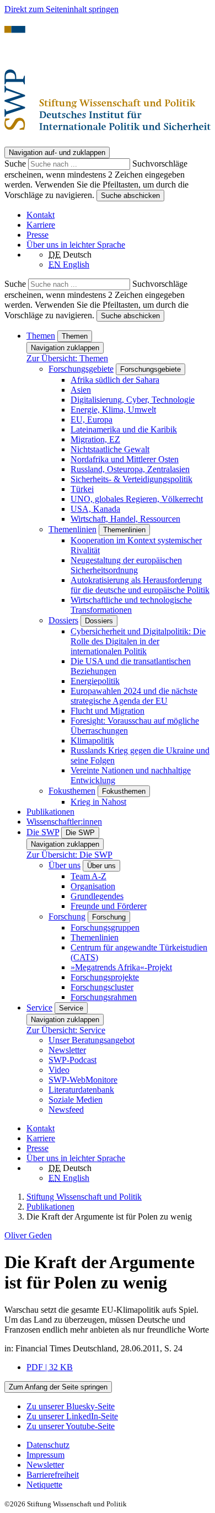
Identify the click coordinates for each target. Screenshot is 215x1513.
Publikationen (50, 811)
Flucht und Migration (107, 710)
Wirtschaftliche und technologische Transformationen (131, 604)
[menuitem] (118, 1445)
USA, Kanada (95, 509)
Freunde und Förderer (109, 906)
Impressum (45, 1454)
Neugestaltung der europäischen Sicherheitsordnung (126, 565)
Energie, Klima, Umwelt (113, 409)
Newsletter (67, 1050)
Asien (81, 389)
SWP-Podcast (72, 1060)
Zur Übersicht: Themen (67, 358)
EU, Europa (91, 419)
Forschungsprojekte (105, 977)
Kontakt (40, 215)
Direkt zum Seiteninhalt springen (61, 9)
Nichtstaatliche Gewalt (110, 449)
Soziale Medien (76, 1099)
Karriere (40, 224)
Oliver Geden (28, 1235)
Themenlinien (72, 529)
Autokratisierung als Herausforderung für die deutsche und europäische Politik (140, 585)
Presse (37, 234)
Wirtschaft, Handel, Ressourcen (125, 518)
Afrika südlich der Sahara (115, 379)
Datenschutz (47, 1445)
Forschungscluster (102, 987)
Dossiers (63, 620)
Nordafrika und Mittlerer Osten (125, 459)
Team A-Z (88, 876)
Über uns (64, 865)
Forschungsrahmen (104, 997)
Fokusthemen (72, 790)
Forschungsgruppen (105, 927)
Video (59, 1069)
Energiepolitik (95, 681)
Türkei (82, 489)
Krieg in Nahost (98, 801)
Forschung (67, 916)
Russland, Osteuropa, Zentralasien (130, 469)
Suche (16, 163)
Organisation (93, 886)
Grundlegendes (97, 896)
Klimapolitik (92, 740)
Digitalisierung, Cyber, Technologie (133, 399)
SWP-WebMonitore (83, 1079)
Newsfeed (66, 1109)
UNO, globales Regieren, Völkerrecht (137, 499)
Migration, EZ (95, 439)
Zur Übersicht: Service (65, 1030)
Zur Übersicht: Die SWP (69, 854)
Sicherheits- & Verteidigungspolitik (131, 479)
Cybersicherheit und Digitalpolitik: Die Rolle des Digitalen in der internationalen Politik (138, 641)
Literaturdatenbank (81, 1089)
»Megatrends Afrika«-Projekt (121, 967)
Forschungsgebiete (81, 368)
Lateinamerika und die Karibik (124, 429)
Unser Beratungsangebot (92, 1040)
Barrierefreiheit (52, 1474)
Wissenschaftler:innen (64, 821)
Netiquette (44, 1484)
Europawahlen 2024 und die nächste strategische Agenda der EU (134, 695)
